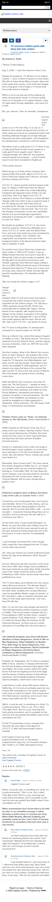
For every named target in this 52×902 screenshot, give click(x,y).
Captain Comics (23, 52)
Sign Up (5, 2)
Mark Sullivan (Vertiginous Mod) (22, 830)
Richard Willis (15, 780)
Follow (26, 770)
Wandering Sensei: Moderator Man (23, 856)
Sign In (47, 2)
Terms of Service (34, 887)
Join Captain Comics (11, 760)
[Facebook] (18, 40)
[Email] (11, 40)
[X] (5, 40)
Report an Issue (17, 887)
